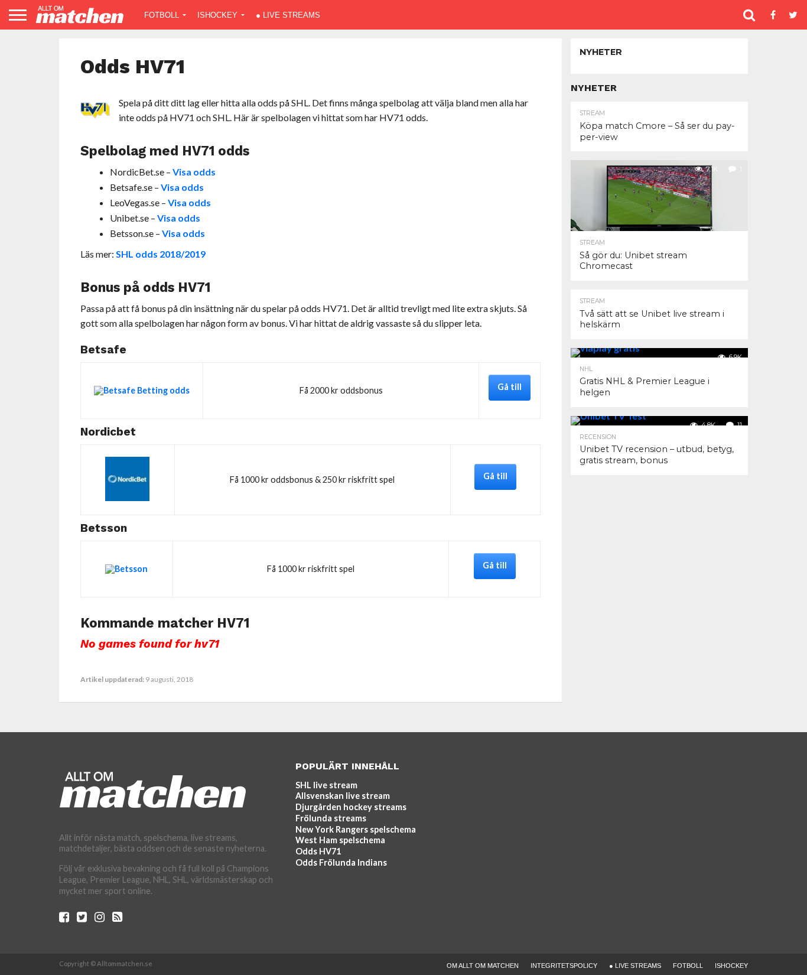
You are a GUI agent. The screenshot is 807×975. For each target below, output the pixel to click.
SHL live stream (326, 785)
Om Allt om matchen (483, 965)
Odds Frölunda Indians (341, 862)
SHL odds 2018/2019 (161, 253)
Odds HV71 (318, 851)
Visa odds (194, 171)
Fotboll (161, 15)
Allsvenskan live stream (342, 796)
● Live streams (288, 15)
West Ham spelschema (340, 840)
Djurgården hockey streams (350, 807)
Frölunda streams (330, 818)
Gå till (509, 387)
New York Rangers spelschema (355, 829)
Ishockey (217, 15)
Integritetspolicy (564, 965)
